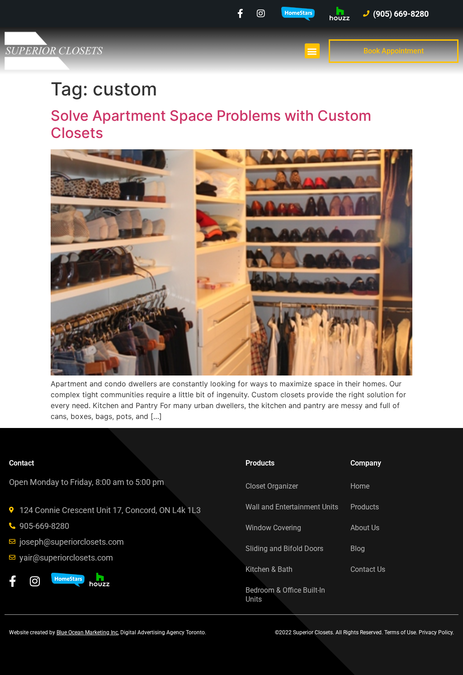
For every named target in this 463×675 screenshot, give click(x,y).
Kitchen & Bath (269, 569)
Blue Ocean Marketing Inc (87, 632)
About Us (364, 527)
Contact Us (367, 569)
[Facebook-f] (241, 14)
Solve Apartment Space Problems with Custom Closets (211, 124)
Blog (357, 548)
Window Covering (273, 527)
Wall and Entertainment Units (292, 507)
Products (364, 507)
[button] (312, 50)
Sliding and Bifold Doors (284, 548)
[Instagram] (261, 14)
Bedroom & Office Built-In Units (285, 595)
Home (359, 486)
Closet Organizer (272, 486)
